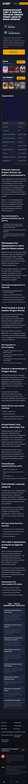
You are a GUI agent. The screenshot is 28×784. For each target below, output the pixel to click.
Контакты (4, 722)
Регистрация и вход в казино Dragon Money (14, 107)
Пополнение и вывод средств (11, 114)
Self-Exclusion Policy (7, 735)
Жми (23, 749)
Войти (16, 3)
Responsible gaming (19, 732)
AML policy (4, 728)
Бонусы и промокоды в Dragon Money (13, 110)
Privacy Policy (18, 725)
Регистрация (23, 3)
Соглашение (17, 722)
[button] (14, 611)
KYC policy (17, 728)
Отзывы (3, 725)
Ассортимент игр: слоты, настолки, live (13, 112)
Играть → (21, 62)
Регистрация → (14, 52)
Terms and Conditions (7, 732)
